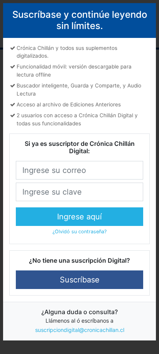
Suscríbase (80, 279)
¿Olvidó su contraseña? (79, 231)
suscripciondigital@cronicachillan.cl (79, 330)
